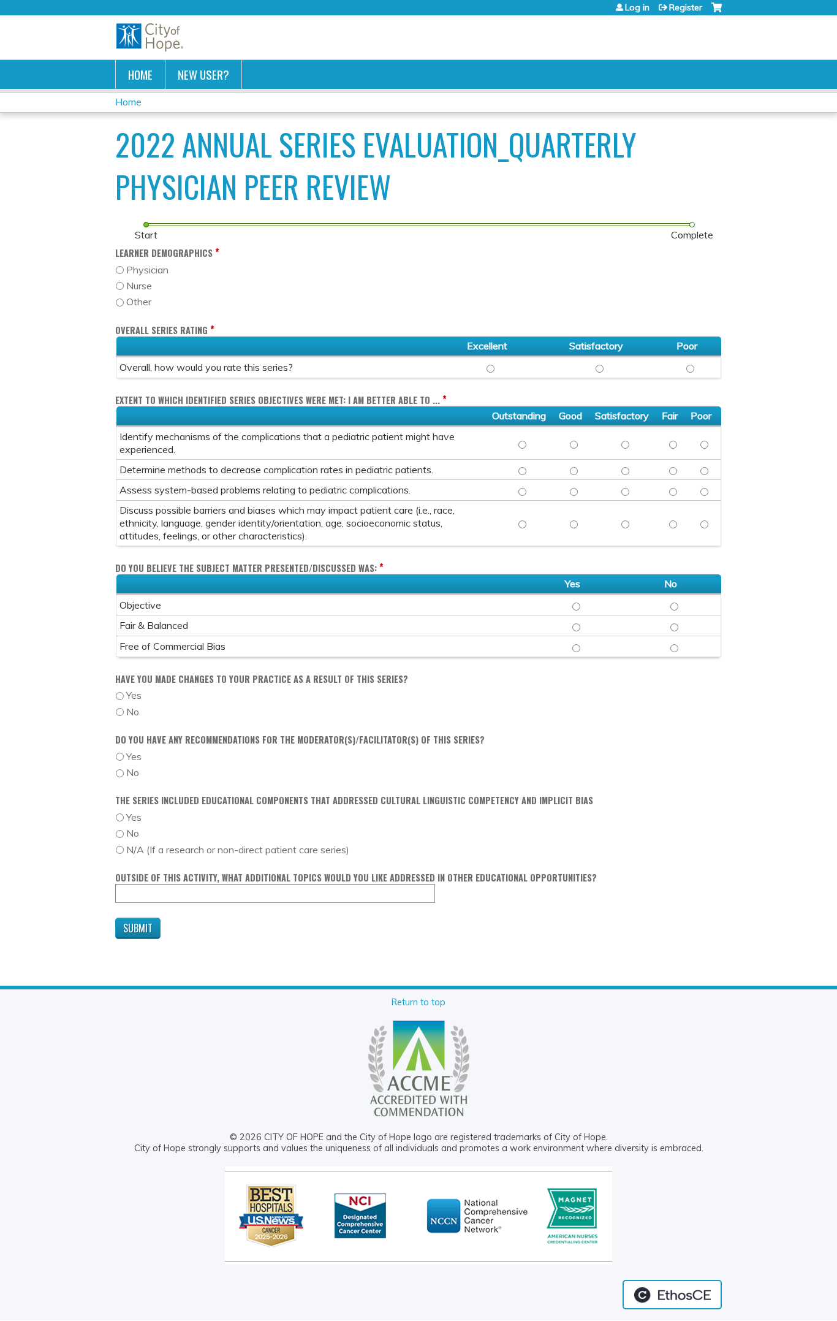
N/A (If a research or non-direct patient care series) (237, 849)
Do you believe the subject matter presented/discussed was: (246, 568)
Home (140, 74)
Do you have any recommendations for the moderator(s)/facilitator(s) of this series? (300, 739)
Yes (134, 695)
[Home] (150, 37)
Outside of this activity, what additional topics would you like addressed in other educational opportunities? (356, 877)
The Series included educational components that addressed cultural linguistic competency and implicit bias (354, 800)
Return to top (418, 1002)
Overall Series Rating (161, 330)
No (132, 712)
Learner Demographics (164, 252)
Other (138, 301)
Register (685, 7)
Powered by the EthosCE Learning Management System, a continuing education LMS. (672, 1294)
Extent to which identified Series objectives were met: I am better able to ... (277, 400)
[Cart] (716, 12)
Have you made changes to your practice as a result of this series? (261, 678)
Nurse (139, 286)
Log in (637, 7)
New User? (203, 74)
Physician (147, 270)
